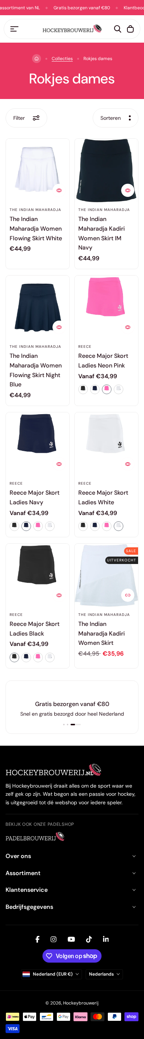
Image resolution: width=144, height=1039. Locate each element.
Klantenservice (27, 890)
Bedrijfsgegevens (29, 907)
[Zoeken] (117, 29)
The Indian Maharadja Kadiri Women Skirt (101, 633)
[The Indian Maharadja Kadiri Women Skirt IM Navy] (106, 170)
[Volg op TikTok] (89, 939)
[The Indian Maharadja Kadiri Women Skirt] (106, 575)
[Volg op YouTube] (71, 939)
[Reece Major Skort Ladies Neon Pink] (106, 307)
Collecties (62, 59)
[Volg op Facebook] (37, 939)
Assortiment (23, 873)
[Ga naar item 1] (64, 724)
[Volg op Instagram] (53, 939)
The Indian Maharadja (35, 209)
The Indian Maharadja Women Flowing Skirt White (36, 228)
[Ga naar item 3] (76, 724)
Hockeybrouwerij (81, 1003)
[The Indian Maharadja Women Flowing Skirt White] (37, 170)
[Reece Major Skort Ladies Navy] (37, 444)
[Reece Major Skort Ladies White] (106, 444)
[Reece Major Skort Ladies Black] (37, 575)
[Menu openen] (14, 29)
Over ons (18, 856)
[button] (83, 389)
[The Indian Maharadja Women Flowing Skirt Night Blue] (37, 307)
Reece (85, 346)
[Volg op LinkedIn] (106, 939)
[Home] (36, 58)
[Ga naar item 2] (67, 724)
